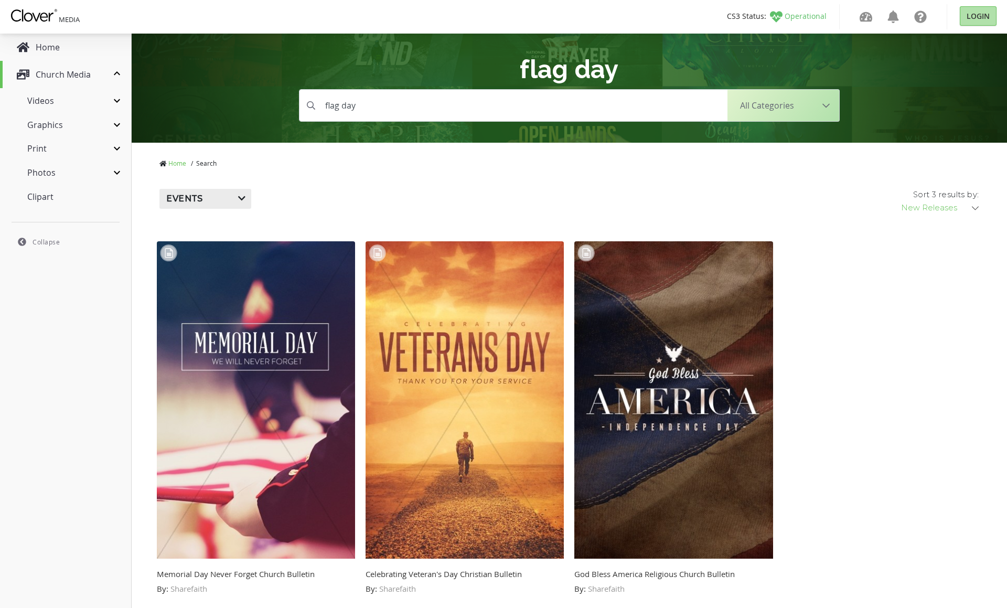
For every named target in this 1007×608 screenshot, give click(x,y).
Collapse (46, 242)
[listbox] (941, 207)
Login (978, 16)
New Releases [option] (929, 207)
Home (177, 163)
